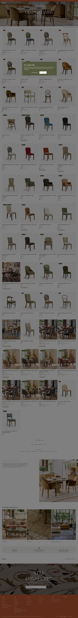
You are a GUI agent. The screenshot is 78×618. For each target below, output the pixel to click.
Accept (43, 72)
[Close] (55, 63)
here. (28, 69)
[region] (39, 68)
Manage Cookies (35, 72)
